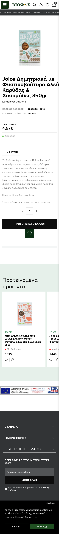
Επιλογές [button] (17, 526)
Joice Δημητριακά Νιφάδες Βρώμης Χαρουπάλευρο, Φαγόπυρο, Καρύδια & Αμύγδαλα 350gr (23, 340)
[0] (47, 4)
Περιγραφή (11, 152)
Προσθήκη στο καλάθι (30, 224)
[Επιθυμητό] (7, 360)
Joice (23, 101)
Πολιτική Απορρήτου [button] (26, 517)
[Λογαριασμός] (41, 4)
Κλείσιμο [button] (50, 503)
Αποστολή (29, 480)
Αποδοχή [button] (42, 526)
